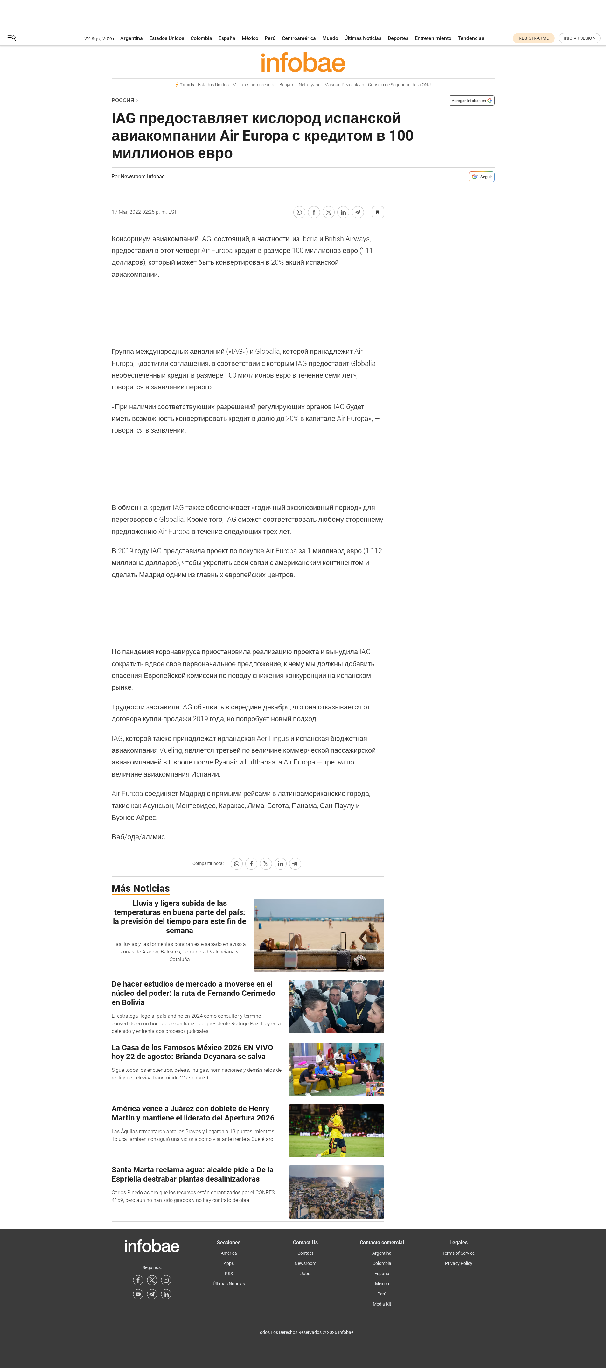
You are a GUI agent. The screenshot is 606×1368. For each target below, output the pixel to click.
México (250, 38)
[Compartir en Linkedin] (343, 212)
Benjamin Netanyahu (300, 84)
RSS (229, 1273)
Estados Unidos (166, 38)
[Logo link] (303, 62)
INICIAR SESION (580, 38)
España (227, 38)
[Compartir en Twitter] (329, 212)
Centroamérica (299, 38)
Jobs (305, 1273)
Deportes (398, 38)
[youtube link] (138, 1294)
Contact (305, 1253)
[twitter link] (152, 1280)
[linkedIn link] (166, 1294)
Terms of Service (458, 1253)
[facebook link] (138, 1280)
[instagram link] (166, 1280)
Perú (270, 38)
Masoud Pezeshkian (344, 84)
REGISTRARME (534, 38)
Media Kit (382, 1304)
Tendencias (471, 38)
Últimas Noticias (363, 38)
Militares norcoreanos (254, 84)
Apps (229, 1263)
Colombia (201, 38)
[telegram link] (152, 1294)
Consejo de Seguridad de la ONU (399, 84)
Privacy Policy (458, 1263)
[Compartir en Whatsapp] (299, 212)
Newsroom (305, 1263)
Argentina (131, 38)
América (229, 1253)
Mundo (330, 38)
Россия (123, 100)
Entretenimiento (433, 38)
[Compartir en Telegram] (358, 212)
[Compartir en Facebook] (314, 212)
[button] (11, 38)
